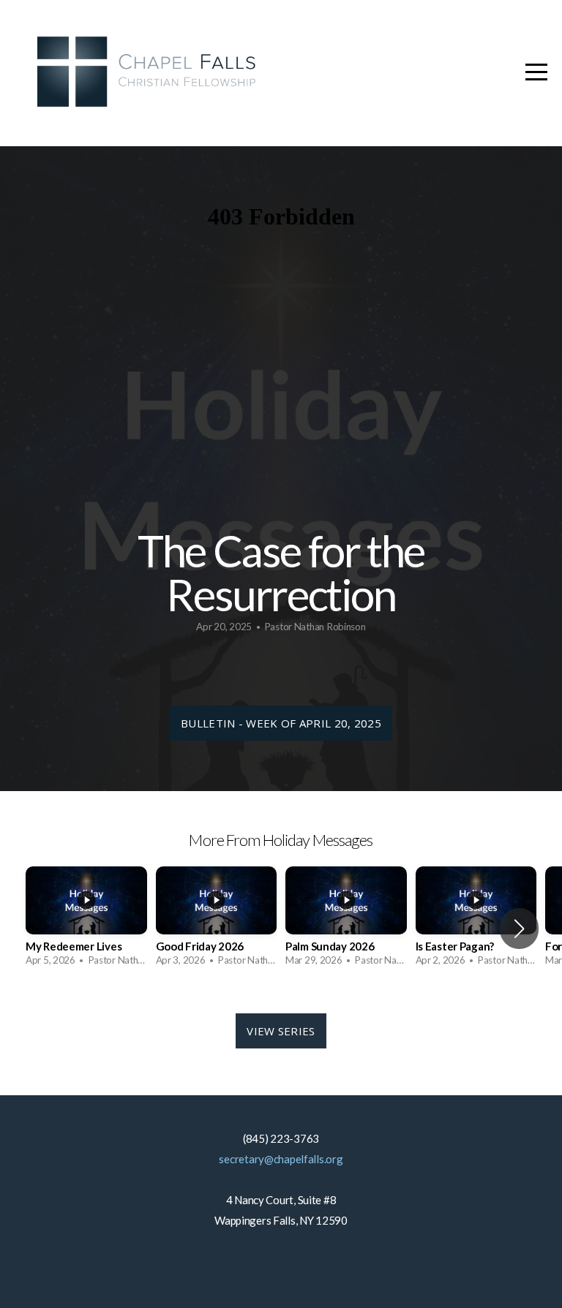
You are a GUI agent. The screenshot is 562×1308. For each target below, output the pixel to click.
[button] (519, 928)
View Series (281, 1031)
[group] (86, 920)
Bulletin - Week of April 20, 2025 (281, 723)
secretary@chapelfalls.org (280, 1158)
